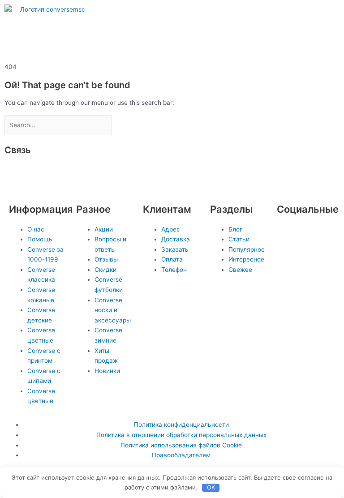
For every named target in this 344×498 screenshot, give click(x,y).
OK (211, 487)
